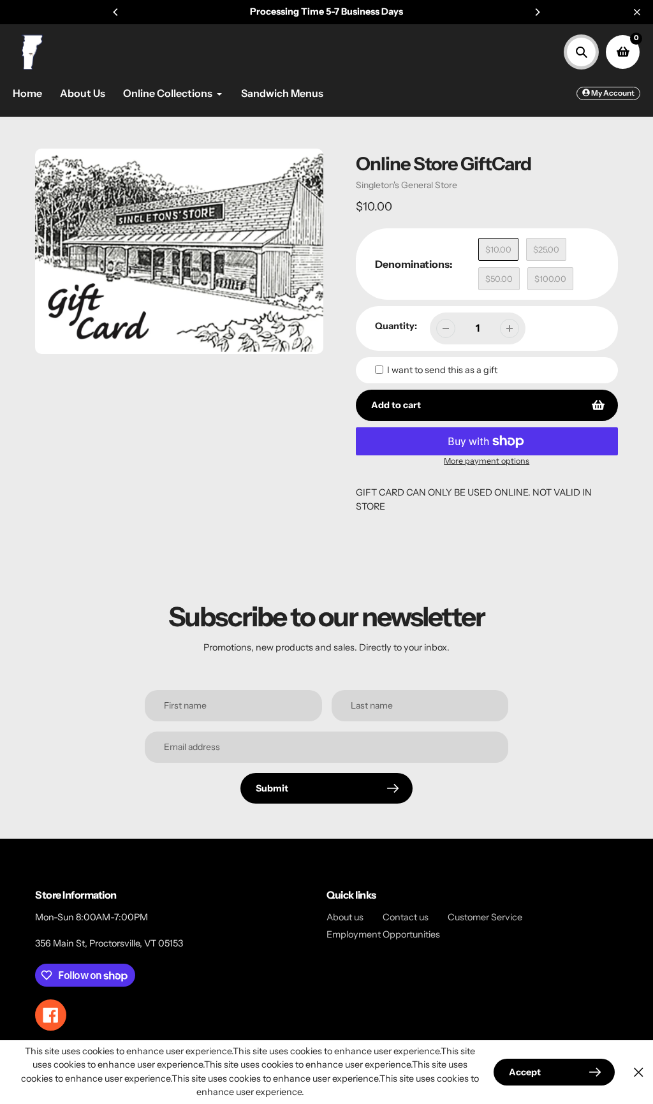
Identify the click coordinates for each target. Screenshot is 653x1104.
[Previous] (116, 12)
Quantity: (396, 326)
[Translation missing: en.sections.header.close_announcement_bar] (637, 12)
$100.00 (550, 279)
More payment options (486, 461)
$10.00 (498, 249)
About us (344, 917)
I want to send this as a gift (442, 370)
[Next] (537, 12)
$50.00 (499, 279)
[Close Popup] (639, 1072)
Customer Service (485, 917)
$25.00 (546, 249)
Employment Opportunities (383, 934)
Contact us (406, 917)
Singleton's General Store (406, 185)
